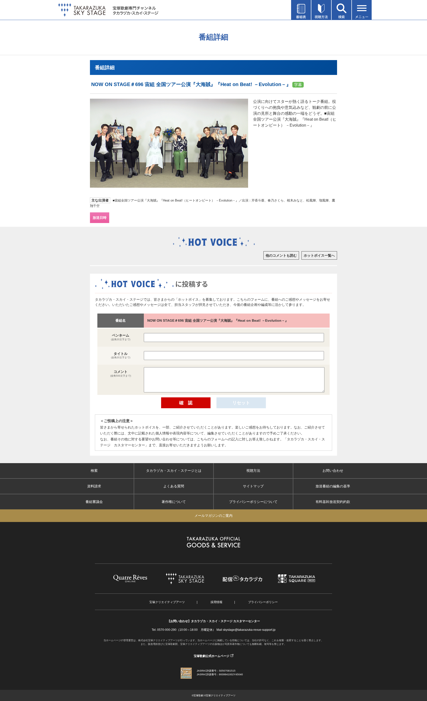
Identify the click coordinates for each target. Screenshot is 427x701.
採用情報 (216, 602)
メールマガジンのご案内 (213, 516)
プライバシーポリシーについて (253, 502)
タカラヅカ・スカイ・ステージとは (173, 471)
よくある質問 (173, 486)
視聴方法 (253, 471)
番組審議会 (94, 502)
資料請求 (94, 486)
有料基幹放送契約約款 (333, 502)
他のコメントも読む (281, 255)
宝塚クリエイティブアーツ (167, 602)
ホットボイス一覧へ (319, 255)
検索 (94, 471)
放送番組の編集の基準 (333, 486)
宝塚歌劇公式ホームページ (211, 656)
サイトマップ (253, 486)
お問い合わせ (332, 471)
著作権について (174, 502)
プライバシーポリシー (263, 602)
